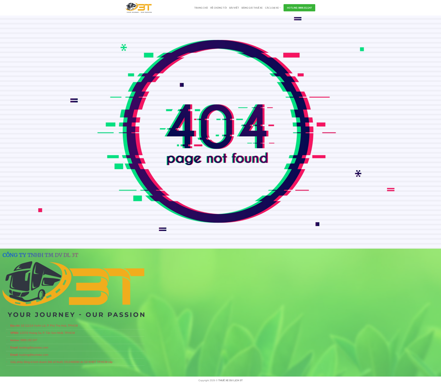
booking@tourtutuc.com (33, 347)
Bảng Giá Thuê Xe (252, 7)
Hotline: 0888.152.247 (299, 7)
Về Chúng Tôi (218, 7)
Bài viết (234, 7)
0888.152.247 (28, 340)
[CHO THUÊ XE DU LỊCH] (139, 8)
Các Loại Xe (272, 7)
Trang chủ (201, 7)
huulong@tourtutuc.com (33, 354)
